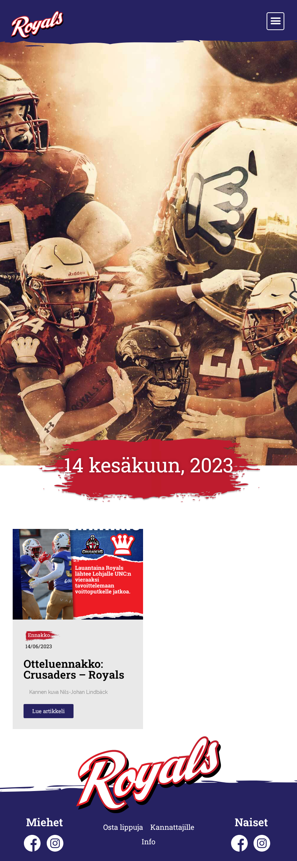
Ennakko (39, 635)
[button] (275, 21)
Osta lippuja (123, 827)
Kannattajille (172, 827)
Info (148, 841)
